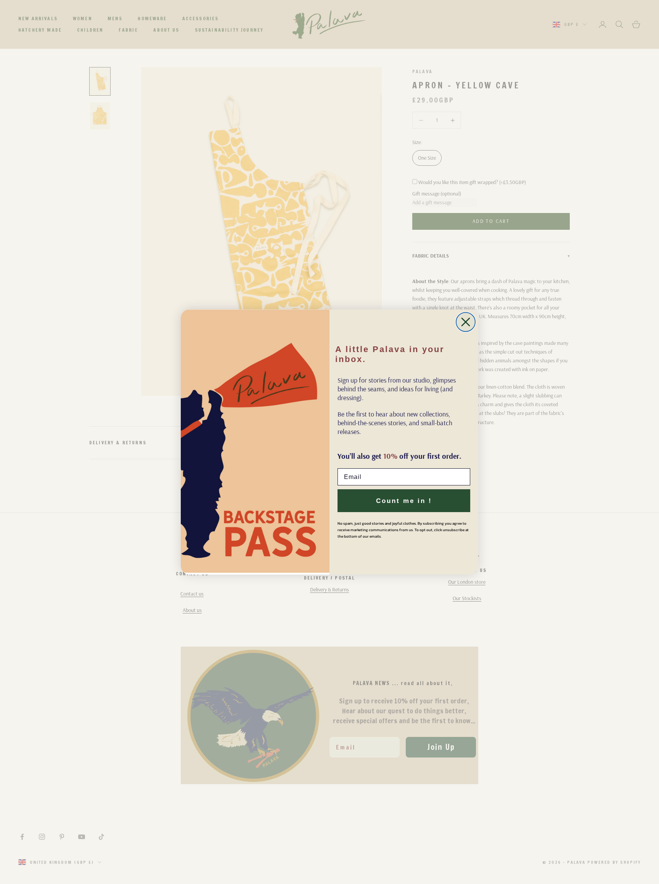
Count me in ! (404, 500)
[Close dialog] (465, 322)
